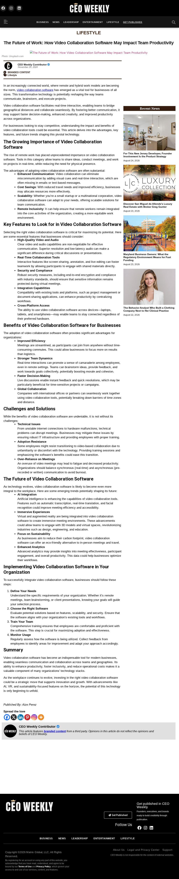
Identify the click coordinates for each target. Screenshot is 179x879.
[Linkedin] (19, 8)
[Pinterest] (27, 717)
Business (43, 22)
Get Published (132, 22)
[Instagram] (11, 8)
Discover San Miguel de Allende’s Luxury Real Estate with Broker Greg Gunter (147, 205)
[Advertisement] (149, 81)
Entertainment (93, 22)
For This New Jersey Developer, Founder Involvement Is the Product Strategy (147, 155)
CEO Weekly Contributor (32, 64)
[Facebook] (3, 8)
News (56, 22)
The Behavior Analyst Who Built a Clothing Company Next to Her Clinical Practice (148, 309)
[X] (14, 717)
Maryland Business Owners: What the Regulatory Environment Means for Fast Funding (147, 257)
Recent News (150, 108)
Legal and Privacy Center (143, 849)
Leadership (71, 22)
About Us (119, 849)
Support (167, 849)
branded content (55, 731)
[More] (41, 717)
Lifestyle (113, 22)
